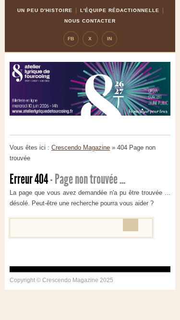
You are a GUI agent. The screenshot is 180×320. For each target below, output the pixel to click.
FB (71, 38)
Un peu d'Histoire (44, 10)
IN (109, 38)
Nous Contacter (90, 21)
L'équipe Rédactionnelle (119, 10)
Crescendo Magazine (80, 147)
